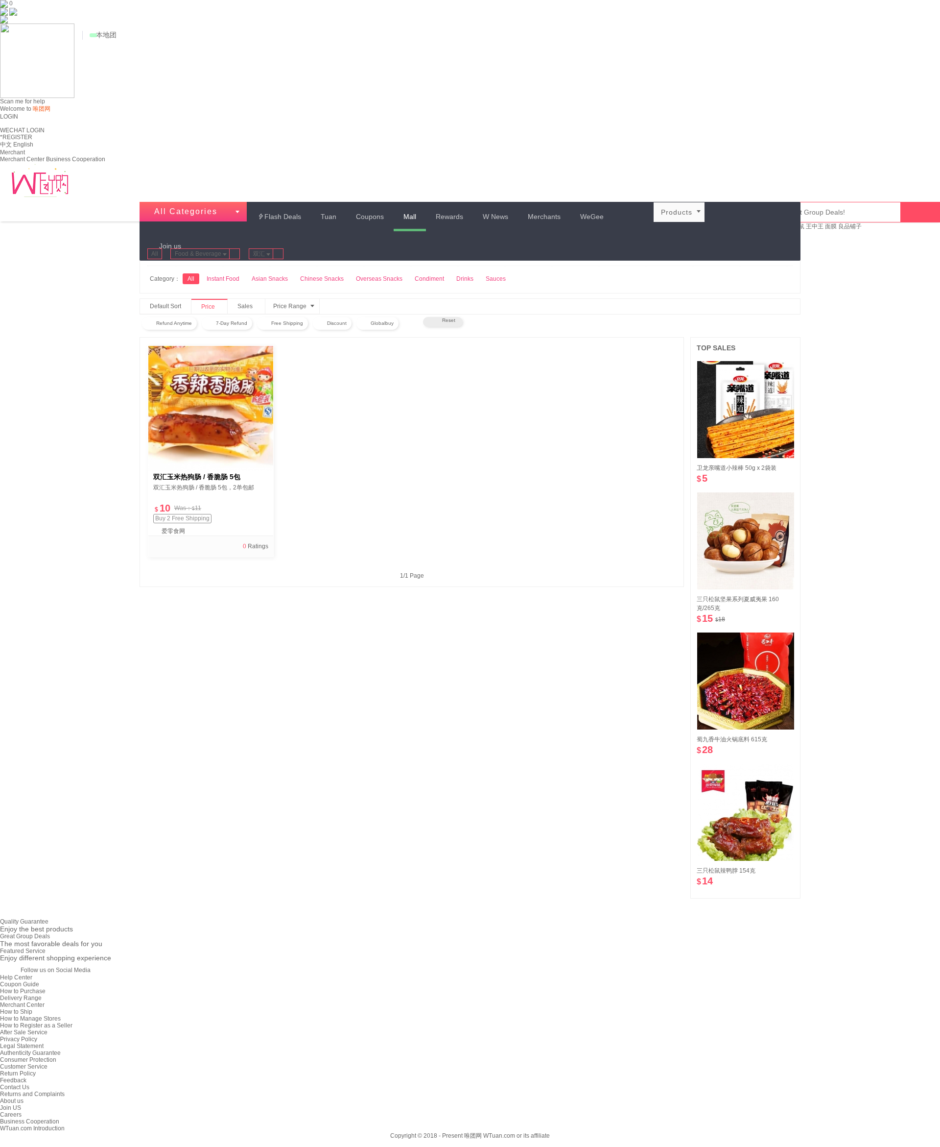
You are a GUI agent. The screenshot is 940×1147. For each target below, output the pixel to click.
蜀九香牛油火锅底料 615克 (732, 739)
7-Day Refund (230, 323)
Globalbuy (381, 323)
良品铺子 (850, 226)
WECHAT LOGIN (22, 130)
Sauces (496, 278)
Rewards (449, 216)
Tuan (328, 216)
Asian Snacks (270, 278)
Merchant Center (22, 159)
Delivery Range (21, 998)
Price (213, 307)
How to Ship (16, 1011)
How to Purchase (23, 991)
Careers (11, 1114)
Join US (10, 1107)
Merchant (12, 152)
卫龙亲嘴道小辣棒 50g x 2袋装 (736, 467)
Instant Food (223, 278)
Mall (409, 216)
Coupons (370, 216)
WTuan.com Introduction (32, 1128)
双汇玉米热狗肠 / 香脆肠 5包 (196, 477)
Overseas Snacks (379, 278)
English (23, 144)
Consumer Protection (28, 1059)
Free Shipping (286, 323)
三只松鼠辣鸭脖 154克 (726, 870)
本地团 (106, 35)
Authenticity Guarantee (30, 1052)
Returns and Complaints (32, 1094)
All (154, 253)
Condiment (429, 278)
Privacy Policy (18, 1039)
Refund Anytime (173, 323)
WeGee (592, 216)
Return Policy (18, 1073)
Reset (447, 320)
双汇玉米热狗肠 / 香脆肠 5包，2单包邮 (203, 487)
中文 (6, 144)
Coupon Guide (19, 984)
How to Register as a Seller (36, 1025)
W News (495, 216)
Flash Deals (279, 216)
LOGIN (9, 116)
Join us (170, 246)
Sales (249, 306)
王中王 (814, 226)
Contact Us (14, 1087)
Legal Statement (22, 1046)
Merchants (544, 216)
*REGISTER (16, 137)
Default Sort (165, 306)
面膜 (831, 226)
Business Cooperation (75, 159)
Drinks (464, 278)
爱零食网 (173, 531)
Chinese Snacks (322, 278)
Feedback (13, 1080)
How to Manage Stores (30, 1018)
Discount (336, 323)
